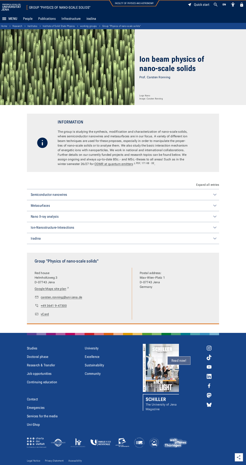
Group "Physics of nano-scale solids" (60, 7)
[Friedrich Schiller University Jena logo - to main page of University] (11, 7)
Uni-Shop (33, 424)
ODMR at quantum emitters (124, 164)
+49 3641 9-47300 (54, 306)
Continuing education (42, 382)
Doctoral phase (37, 357)
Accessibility (75, 460)
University (91, 348)
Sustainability (94, 365)
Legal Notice (33, 460)
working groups (88, 26)
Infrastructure (71, 19)
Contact (32, 399)
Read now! (178, 360)
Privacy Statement (54, 460)
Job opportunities (39, 374)
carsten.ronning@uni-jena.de (61, 297)
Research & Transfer (41, 365)
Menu (12, 19)
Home (4, 26)
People (27, 19)
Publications (47, 19)
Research (17, 26)
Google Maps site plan (52, 289)
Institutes (32, 26)
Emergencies (36, 408)
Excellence (92, 357)
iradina (91, 19)
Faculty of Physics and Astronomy (134, 3)
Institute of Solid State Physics (59, 26)
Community (93, 374)
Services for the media (42, 416)
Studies (32, 348)
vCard (45, 314)
